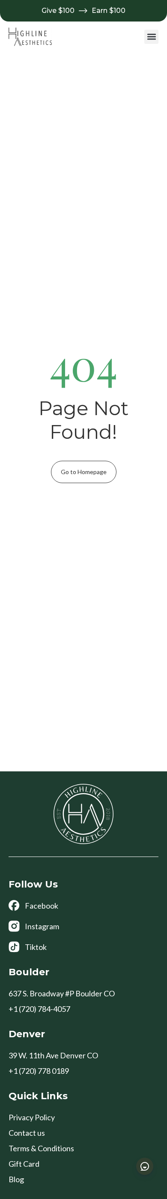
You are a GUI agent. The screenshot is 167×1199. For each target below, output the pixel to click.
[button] (151, 37)
